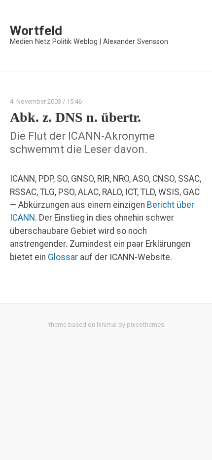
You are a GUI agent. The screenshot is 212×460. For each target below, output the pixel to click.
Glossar (63, 257)
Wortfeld (36, 31)
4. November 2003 (35, 101)
